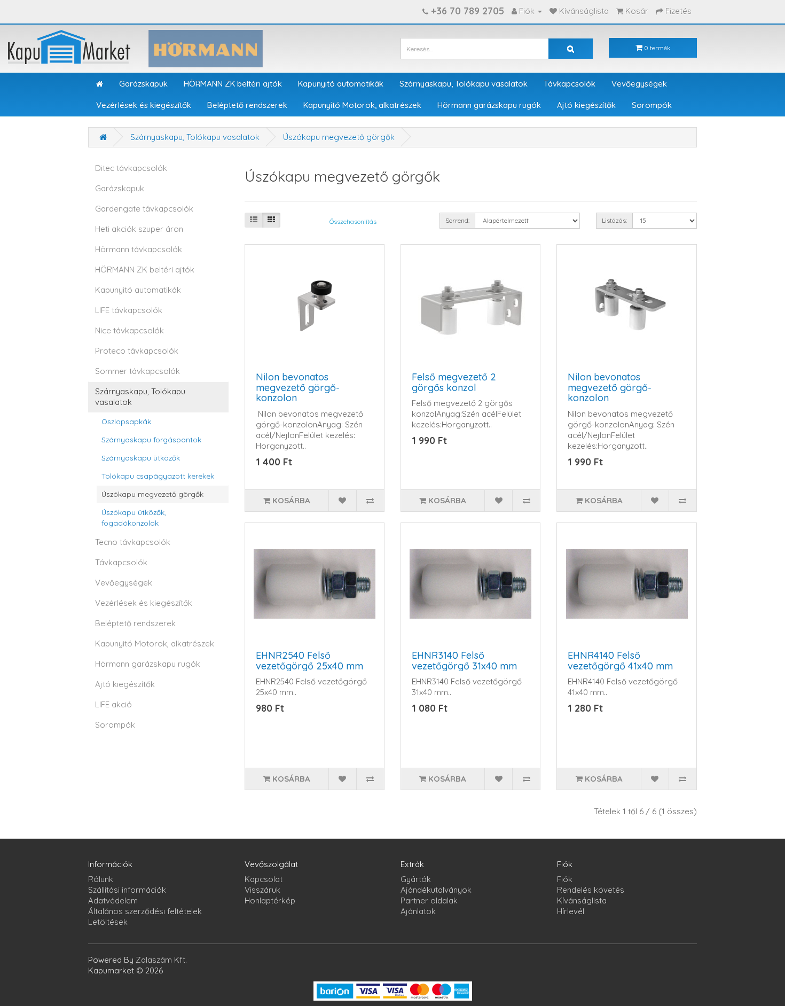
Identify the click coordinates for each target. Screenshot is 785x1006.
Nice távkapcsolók (129, 330)
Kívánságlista (582, 900)
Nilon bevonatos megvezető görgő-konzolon (298, 387)
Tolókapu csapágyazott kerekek (157, 475)
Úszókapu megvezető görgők (339, 137)
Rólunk (100, 879)
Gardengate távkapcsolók (144, 209)
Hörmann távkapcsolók (138, 249)
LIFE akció (113, 704)
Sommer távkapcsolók (137, 371)
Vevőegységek (639, 84)
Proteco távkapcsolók (136, 351)
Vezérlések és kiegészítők (143, 105)
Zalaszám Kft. (161, 960)
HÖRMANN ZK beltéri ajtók (233, 84)
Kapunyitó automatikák (340, 84)
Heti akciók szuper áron (139, 229)
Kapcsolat (263, 879)
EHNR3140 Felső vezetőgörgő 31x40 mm (464, 660)
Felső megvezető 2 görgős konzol (454, 382)
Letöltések (108, 922)
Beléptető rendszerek (247, 105)
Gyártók (416, 879)
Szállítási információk (127, 890)
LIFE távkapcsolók (128, 310)
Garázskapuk (143, 84)
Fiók (564, 879)
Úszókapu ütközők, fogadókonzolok (133, 517)
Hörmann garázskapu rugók (489, 105)
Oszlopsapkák (126, 421)
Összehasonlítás (352, 221)
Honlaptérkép (270, 900)
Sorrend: (457, 220)
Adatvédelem (113, 900)
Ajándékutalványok (436, 890)
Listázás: (614, 220)
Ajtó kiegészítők (586, 105)
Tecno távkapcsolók (132, 542)
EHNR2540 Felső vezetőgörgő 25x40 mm (309, 660)
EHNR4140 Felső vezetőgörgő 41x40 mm (620, 660)
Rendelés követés (590, 890)
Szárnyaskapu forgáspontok (151, 439)
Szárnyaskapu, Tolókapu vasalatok (463, 84)
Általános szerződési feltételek (145, 911)
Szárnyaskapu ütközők (140, 457)
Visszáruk (262, 890)
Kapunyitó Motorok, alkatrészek (362, 105)
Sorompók (652, 105)
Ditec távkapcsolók (131, 168)
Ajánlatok (418, 911)
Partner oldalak (429, 900)
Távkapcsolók (569, 84)
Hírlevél (570, 911)
